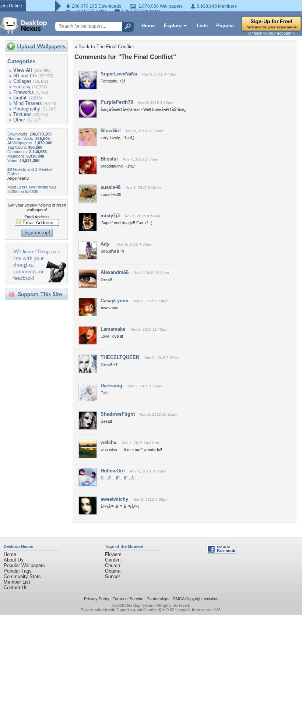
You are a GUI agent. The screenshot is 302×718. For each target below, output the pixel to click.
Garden (112, 560)
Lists (202, 25)
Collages (22, 81)
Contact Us (16, 587)
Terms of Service (128, 598)
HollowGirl (113, 471)
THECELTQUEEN (120, 357)
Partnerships (158, 598)
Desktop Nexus (139, 605)
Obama (112, 571)
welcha (108, 442)
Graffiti (20, 98)
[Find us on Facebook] (222, 552)
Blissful (109, 159)
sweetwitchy (114, 499)
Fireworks (23, 92)
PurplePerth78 (117, 102)
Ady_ (106, 244)
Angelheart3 (18, 178)
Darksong (111, 385)
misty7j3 (110, 215)
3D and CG (25, 75)
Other (19, 120)
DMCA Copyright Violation (195, 598)
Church (112, 565)
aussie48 (110, 187)
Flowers (113, 554)
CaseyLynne (114, 300)
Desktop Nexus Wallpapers (23, 25)
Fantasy (22, 86)
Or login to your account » (271, 33)
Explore (173, 25)
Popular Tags (18, 571)
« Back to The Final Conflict (104, 46)
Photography (26, 109)
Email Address (37, 217)
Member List (17, 582)
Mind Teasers (27, 103)
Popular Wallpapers (24, 565)
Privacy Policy (96, 598)
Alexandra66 (115, 272)
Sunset (112, 576)
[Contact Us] (38, 281)
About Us (14, 560)
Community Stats (22, 576)
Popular (225, 25)
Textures (22, 114)
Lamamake (113, 329)
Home (148, 25)
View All (22, 70)
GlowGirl (111, 130)
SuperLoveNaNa (119, 74)
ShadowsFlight (118, 414)
